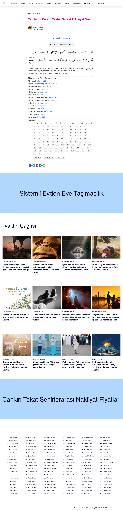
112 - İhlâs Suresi (105, 487)
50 (71, 132)
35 (62, 129)
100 (62, 144)
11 (73, 123)
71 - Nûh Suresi (67, 478)
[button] (14, 3)
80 (89, 138)
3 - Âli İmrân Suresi (12, 443)
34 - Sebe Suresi (30, 481)
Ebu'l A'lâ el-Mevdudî (39, 27)
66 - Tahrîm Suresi (68, 462)
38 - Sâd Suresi (30, 494)
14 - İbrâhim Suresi (12, 478)
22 (62, 126)
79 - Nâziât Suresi (86, 443)
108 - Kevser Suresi (106, 475)
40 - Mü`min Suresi (49, 440)
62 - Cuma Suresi (68, 450)
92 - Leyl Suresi (86, 484)
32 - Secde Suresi (30, 475)
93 (89, 141)
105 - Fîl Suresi (104, 465)
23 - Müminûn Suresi (31, 446)
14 (87, 123)
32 (48, 129)
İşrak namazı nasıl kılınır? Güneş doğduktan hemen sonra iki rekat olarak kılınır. (75, 267)
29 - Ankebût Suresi (31, 465)
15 (91, 123)
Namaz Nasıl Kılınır (9, 262)
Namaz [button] (49, 3)
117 (35, 150)
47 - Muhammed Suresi (51, 462)
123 (67, 150)
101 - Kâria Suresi (105, 453)
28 (89, 126)
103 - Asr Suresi (105, 459)
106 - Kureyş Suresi (106, 468)
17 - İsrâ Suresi (11, 487)
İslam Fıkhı (87, 3)
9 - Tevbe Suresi (12, 462)
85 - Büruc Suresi (86, 462)
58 (48, 135)
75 (66, 138)
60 (57, 135)
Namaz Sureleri (8, 312)
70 (43, 138)
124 (72, 150)
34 (57, 129)
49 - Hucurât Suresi (50, 468)
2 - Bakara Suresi (12, 440)
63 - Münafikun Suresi (69, 453)
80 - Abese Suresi (86, 446)
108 (45, 147)
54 (89, 132)
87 (62, 141)
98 (53, 144)
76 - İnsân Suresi (68, 494)
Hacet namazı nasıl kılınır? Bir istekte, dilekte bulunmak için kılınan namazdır (76, 317)
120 (51, 150)
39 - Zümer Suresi (49, 437)
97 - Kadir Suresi (105, 440)
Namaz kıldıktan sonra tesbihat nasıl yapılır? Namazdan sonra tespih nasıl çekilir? (46, 268)
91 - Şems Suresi (86, 481)
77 (76, 138)
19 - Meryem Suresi (12, 494)
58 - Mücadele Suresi (69, 437)
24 (71, 126)
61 (62, 135)
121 (56, 150)
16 (34, 126)
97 (48, 144)
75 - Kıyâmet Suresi (68, 490)
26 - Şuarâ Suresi (30, 456)
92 (85, 141)
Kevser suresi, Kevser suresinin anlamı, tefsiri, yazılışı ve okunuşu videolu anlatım (15, 366)
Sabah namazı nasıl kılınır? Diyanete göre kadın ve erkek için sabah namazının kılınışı (16, 267)
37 (71, 129)
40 (85, 129)
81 (34, 141)
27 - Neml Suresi (30, 459)
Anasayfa (14, 3)
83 (43, 141)
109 (51, 147)
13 (82, 123)
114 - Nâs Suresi (105, 494)
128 (35, 153)
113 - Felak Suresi (105, 490)
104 (84, 144)
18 (43, 126)
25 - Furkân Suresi (30, 453)
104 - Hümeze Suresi (106, 462)
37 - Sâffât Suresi (30, 490)
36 (66, 129)
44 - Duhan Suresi (49, 453)
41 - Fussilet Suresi (50, 443)
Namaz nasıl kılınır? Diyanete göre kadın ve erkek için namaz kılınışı (46, 365)
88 (66, 141)
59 (53, 135)
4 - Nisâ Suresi (11, 446)
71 (48, 138)
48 (62, 132)
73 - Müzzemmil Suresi (69, 484)
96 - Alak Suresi (105, 437)
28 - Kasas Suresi (30, 462)
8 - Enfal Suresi (11, 459)
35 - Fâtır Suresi (30, 484)
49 (66, 132)
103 (78, 144)
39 (80, 129)
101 (68, 144)
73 (57, 138)
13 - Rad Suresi (11, 475)
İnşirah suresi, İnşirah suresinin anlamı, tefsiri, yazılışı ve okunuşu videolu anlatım (104, 366)
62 (66, 135)
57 (43, 135)
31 (43, 129)
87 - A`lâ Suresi (86, 468)
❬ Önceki (57, 38)
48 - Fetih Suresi (49, 465)
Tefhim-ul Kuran (34, 14)
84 (48, 141)
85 (53, 141)
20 (53, 126)
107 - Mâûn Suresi (105, 472)
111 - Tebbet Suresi (106, 484)
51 (76, 132)
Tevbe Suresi (60, 157)
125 (78, 150)
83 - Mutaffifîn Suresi (87, 456)
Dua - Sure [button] (39, 3)
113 (72, 147)
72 (53, 138)
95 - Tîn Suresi (85, 494)
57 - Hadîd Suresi (49, 494)
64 (76, 135)
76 (71, 138)
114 (77, 147)
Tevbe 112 (42, 81)
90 (76, 141)
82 (39, 141)
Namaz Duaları (38, 312)
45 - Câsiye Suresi (49, 456)
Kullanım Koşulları (79, 508)
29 (34, 129)
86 (57, 141)
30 (39, 129)
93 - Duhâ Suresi (86, 487)
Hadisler (58, 3)
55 (34, 135)
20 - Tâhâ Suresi (30, 437)
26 (80, 126)
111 (62, 147)
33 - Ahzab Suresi (30, 478)
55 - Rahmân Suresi (50, 487)
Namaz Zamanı (110, 508)
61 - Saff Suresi (67, 446)
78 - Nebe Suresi (86, 440)
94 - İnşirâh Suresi (86, 490)
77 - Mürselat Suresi (87, 437)
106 (35, 147)
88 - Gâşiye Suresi (86, 472)
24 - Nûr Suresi (29, 450)
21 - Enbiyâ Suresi (30, 440)
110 (56, 147)
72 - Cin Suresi (67, 481)
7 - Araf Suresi (11, 456)
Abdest (23, 3)
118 (40, 150)
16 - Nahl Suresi (11, 484)
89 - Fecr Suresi (86, 475)
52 (80, 132)
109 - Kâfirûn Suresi (106, 478)
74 (62, 138)
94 (34, 144)
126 (83, 150)
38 (76, 129)
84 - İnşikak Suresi (86, 459)
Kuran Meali (77, 3)
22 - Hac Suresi (29, 443)
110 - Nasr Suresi (105, 481)
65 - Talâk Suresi (68, 459)
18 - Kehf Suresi (11, 490)
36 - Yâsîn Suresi (30, 487)
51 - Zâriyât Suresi (49, 475)
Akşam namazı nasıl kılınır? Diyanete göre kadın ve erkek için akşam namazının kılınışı (105, 317)
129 (40, 153)
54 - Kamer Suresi (49, 484)
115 (83, 147)
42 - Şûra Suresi (49, 446)
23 (66, 126)
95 (39, 144)
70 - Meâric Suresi (68, 475)
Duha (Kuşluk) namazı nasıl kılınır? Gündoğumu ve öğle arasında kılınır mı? (105, 267)
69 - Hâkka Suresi (68, 472)
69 (39, 138)
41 (89, 129)
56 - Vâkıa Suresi (49, 490)
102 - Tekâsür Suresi (106, 456)
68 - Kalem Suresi (68, 468)
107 (40, 147)
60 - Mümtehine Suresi (69, 443)
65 (80, 135)
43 (39, 132)
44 (43, 132)
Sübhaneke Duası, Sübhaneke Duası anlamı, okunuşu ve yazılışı (46, 317)
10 (68, 123)
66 (85, 135)
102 (73, 144)
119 (45, 150)
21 (57, 126)
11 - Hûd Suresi (11, 468)
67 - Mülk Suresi (67, 465)
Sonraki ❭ (66, 38)
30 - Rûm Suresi (30, 468)
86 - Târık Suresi (86, 465)
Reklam (88, 508)
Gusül (31, 3)
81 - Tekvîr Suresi (86, 450)
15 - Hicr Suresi (11, 481)
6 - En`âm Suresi (12, 453)
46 (53, 132)
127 (88, 150)
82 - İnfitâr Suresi (86, 453)
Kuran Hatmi (100, 3)
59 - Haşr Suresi (67, 440)
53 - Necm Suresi (49, 481)
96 (43, 144)
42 (34, 132)
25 (76, 126)
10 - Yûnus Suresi (12, 465)
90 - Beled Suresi (86, 478)
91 (80, 141)
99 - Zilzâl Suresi (105, 446)
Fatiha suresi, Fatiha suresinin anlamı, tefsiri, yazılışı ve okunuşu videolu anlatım (76, 365)
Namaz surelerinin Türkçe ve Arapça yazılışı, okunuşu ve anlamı (16, 317)
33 (53, 129)
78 (80, 138)
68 (34, 138)
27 (85, 126)
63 (71, 135)
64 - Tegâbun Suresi (69, 456)
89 (71, 141)
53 (85, 132)
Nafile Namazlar (68, 262)
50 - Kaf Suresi (48, 472)
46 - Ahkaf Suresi (49, 459)
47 (57, 132)
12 (77, 123)
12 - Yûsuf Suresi (12, 472)
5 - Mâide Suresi (12, 450)
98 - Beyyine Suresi (106, 443)
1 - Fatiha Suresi (12, 437)
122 (61, 150)
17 (39, 126)
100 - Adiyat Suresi (105, 450)
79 (85, 138)
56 (39, 135)
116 (88, 147)
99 (57, 144)
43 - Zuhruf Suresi (49, 450)
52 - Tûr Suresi (48, 478)
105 (89, 144)
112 (67, 147)
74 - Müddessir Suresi (69, 487)
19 (48, 126)
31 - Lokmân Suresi (31, 472)
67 (89, 135)
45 (48, 132)
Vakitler (66, 3)
